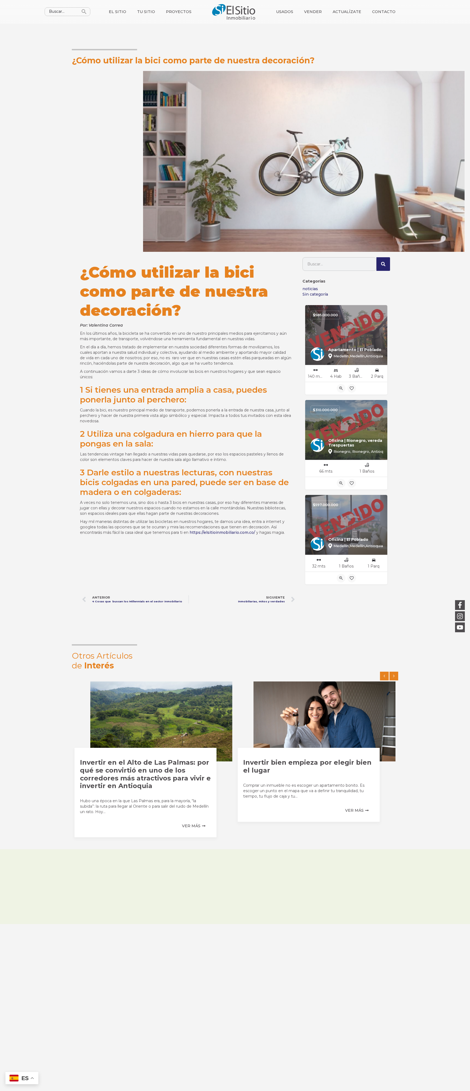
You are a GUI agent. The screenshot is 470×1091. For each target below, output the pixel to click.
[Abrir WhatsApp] (456, 1077)
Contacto (383, 11)
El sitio (117, 11)
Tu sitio (146, 11)
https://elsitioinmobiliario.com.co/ (222, 532)
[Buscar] (383, 264)
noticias (310, 288)
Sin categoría (315, 294)
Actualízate (347, 11)
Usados (284, 11)
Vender (313, 11)
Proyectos (178, 11)
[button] (384, 676)
